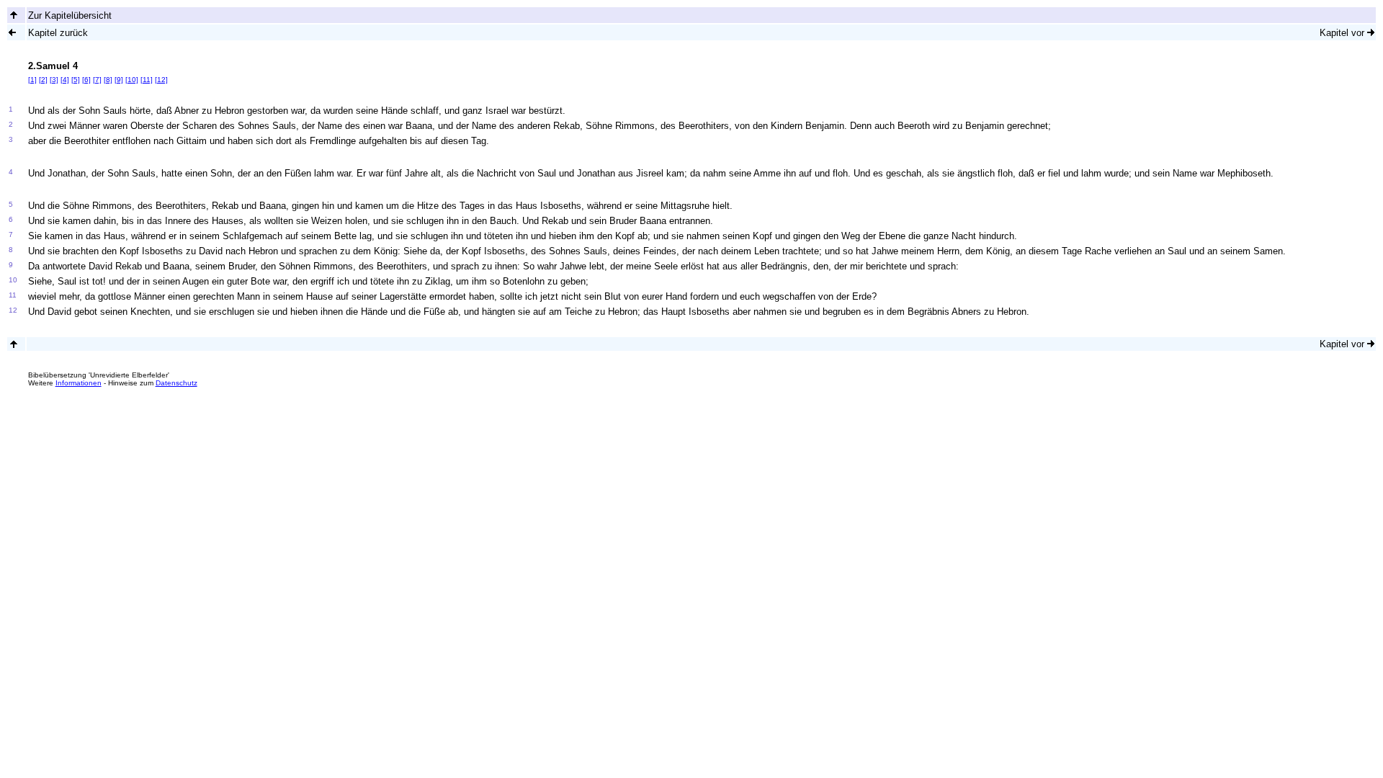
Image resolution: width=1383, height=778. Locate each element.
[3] (54, 80)
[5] (75, 80)
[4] (65, 80)
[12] (161, 80)
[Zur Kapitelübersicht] (14, 15)
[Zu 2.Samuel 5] (1370, 32)
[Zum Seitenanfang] (14, 344)
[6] (86, 80)
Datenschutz (176, 383)
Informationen (78, 383)
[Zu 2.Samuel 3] (12, 32)
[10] (131, 80)
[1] (32, 80)
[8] (108, 80)
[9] (119, 80)
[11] (146, 80)
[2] (43, 80)
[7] (97, 80)
